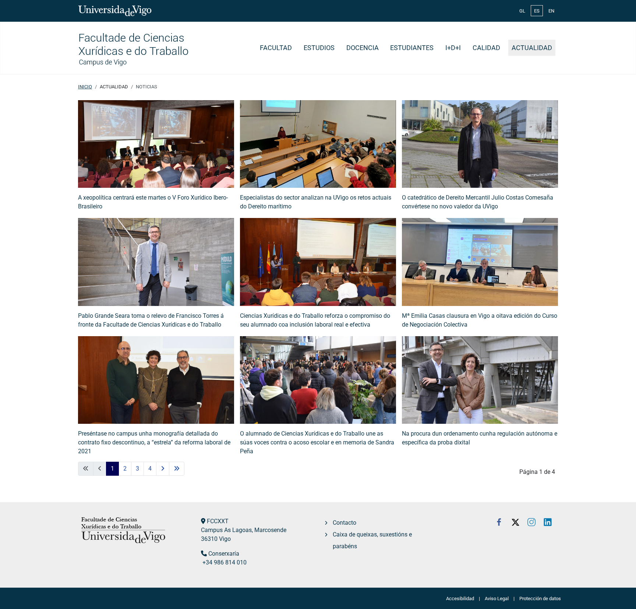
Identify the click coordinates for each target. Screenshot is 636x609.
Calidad (486, 48)
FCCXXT (218, 521)
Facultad (276, 48)
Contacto (344, 522)
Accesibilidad (460, 598)
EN (551, 11)
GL (522, 11)
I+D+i (453, 48)
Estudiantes (412, 48)
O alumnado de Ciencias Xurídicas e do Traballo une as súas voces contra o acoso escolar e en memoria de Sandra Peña (317, 442)
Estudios (319, 48)
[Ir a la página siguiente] (162, 469)
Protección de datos (540, 598)
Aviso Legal (497, 598)
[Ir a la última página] (176, 469)
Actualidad (532, 48)
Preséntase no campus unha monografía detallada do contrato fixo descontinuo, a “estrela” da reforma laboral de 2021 (154, 442)
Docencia (362, 48)
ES (537, 11)
